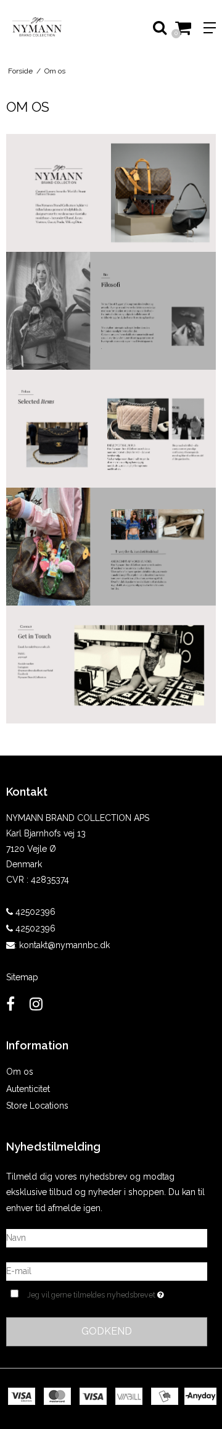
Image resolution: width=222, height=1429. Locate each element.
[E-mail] (106, 1270)
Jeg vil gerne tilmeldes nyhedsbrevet (104, 1292)
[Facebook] (10, 1004)
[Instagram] (36, 1004)
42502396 (34, 912)
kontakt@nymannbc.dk (64, 945)
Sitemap (22, 977)
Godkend (106, 1331)
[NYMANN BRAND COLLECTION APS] (55, 27)
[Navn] (106, 1237)
